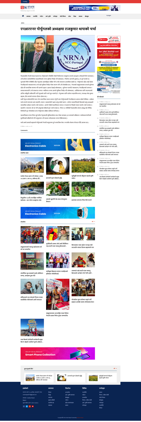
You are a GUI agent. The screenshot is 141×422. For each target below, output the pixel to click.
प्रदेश (69, 16)
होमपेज (22, 23)
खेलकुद (87, 16)
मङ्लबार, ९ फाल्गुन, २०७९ (105, 158)
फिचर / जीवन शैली (87, 400)
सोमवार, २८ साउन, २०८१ (105, 166)
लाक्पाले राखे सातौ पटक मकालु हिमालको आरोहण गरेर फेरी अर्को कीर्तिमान (81, 273)
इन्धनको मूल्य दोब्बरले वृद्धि (54, 178)
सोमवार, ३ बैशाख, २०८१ (105, 142)
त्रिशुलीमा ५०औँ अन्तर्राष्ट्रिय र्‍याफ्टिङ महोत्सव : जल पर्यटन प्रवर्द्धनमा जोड (31, 199)
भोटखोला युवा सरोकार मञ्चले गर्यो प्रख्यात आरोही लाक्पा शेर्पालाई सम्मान (83, 300)
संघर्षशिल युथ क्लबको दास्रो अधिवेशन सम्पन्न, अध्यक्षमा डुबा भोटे (32, 274)
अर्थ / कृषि (48, 16)
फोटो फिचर (63, 16)
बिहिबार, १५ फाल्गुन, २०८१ (105, 102)
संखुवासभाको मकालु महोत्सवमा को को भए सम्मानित (31, 248)
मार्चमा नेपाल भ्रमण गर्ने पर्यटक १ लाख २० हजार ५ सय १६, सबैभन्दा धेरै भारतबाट (32, 178)
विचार (49, 392)
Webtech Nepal (80, 417)
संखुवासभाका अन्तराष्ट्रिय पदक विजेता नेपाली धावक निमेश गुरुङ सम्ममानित (57, 314)
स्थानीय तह (51, 403)
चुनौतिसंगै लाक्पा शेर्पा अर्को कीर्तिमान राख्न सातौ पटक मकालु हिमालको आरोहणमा (57, 246)
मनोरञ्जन (55, 16)
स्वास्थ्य (80, 16)
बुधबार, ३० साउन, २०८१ (105, 134)
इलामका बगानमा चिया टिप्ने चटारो (82, 200)
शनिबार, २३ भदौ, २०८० (105, 126)
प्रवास (66, 405)
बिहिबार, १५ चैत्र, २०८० (105, 110)
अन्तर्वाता (67, 392)
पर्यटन (41, 16)
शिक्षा (74, 16)
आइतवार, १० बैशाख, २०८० (106, 118)
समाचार (28, 16)
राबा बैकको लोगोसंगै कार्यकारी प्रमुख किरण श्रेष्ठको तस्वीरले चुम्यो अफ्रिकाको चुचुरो (32, 342)
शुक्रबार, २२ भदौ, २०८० (105, 174)
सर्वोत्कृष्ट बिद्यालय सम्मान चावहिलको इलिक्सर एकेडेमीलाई (57, 272)
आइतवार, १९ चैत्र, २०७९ (105, 150)
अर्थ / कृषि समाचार (70, 395)
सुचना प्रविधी (51, 400)
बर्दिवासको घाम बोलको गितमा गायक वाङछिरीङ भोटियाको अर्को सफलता (32, 298)
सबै (93, 221)
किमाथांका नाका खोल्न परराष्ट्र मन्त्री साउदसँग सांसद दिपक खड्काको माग (83, 246)
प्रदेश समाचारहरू (69, 403)
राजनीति (35, 16)
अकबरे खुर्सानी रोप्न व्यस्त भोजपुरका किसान (56, 200)
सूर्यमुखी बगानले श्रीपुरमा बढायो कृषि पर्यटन (82, 177)
